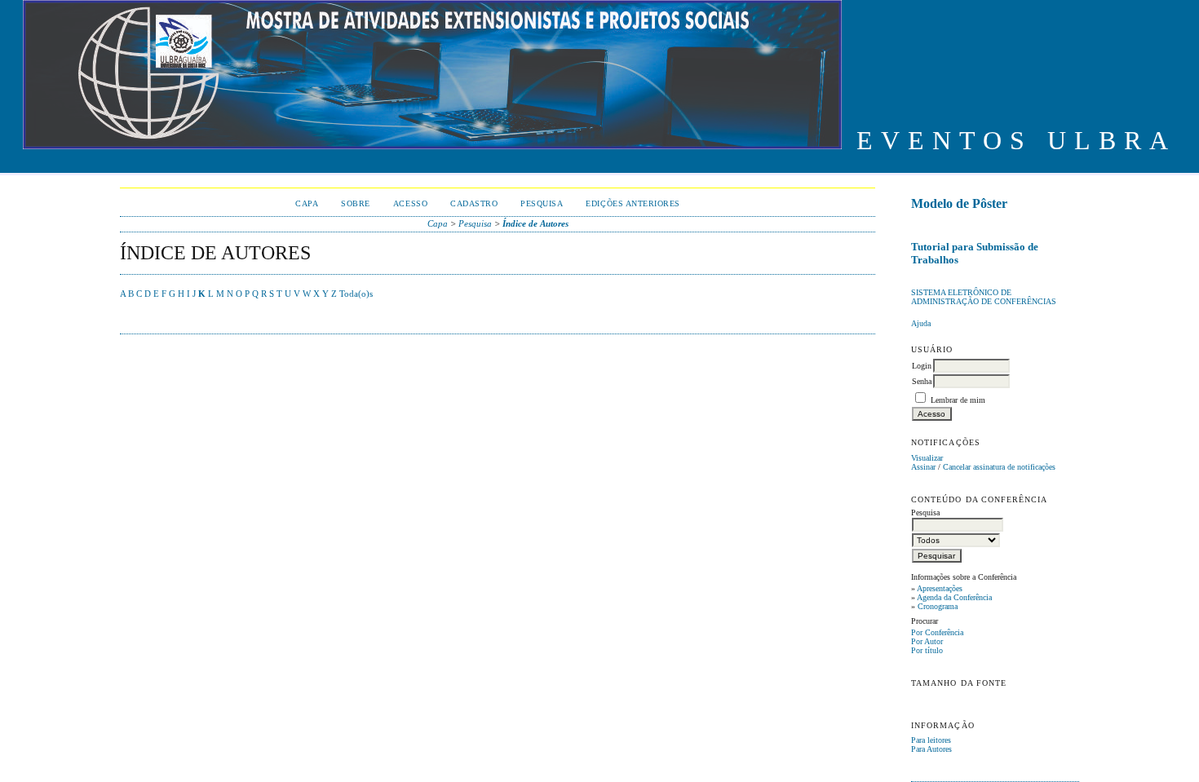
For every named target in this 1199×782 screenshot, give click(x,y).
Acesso (410, 203)
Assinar (923, 466)
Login (921, 365)
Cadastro (474, 203)
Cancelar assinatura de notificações (999, 466)
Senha (921, 381)
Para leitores (931, 740)
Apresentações (939, 588)
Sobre (355, 203)
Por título (927, 650)
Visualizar (927, 457)
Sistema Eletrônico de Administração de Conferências (983, 297)
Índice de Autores (535, 223)
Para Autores (931, 748)
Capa (306, 203)
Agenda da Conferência (954, 597)
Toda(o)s (356, 293)
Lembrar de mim (958, 399)
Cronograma (938, 606)
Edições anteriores (632, 203)
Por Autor (927, 641)
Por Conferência (937, 632)
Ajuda (921, 323)
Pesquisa (541, 203)
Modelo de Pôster (959, 203)
